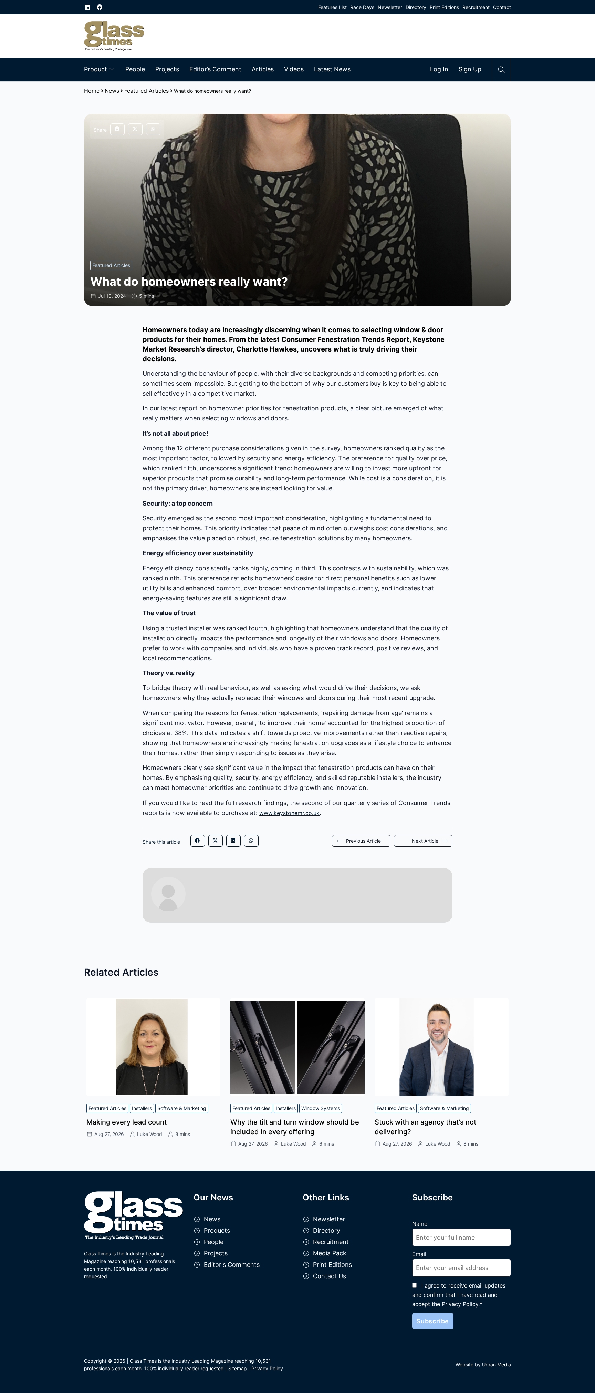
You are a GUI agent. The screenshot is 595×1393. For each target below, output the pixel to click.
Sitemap (237, 1368)
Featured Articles (146, 90)
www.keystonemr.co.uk (289, 813)
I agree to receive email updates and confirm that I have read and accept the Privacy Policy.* (458, 1295)
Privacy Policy (267, 1368)
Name (419, 1223)
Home (92, 90)
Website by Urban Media (483, 1364)
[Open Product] (112, 69)
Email (419, 1254)
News (112, 90)
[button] (117, 129)
